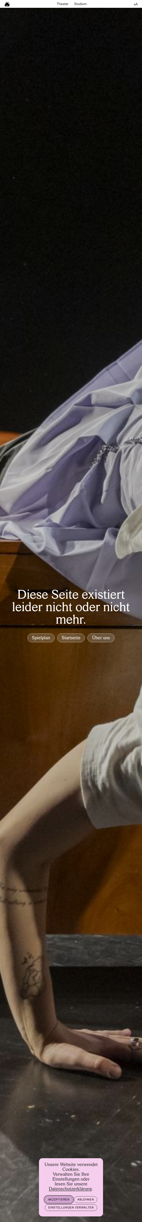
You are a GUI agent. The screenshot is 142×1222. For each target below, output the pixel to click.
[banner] (71, 4)
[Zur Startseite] (7, 4)
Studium (80, 4)
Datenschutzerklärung (70, 1189)
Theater (63, 4)
